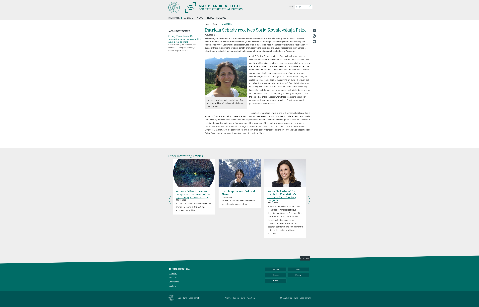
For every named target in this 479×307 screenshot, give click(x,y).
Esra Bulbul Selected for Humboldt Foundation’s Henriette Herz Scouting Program (281, 196)
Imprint (236, 298)
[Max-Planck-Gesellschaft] (173, 298)
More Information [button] (179, 31)
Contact (276, 275)
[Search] (309, 7)
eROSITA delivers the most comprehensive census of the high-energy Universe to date (193, 194)
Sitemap (298, 275)
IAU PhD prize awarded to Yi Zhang (238, 193)
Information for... (179, 268)
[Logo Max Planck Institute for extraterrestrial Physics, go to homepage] (215, 7)
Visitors (172, 286)
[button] (245, 95)
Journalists (174, 282)
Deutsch (290, 7)
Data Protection (248, 298)
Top (307, 258)
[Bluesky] (314, 36)
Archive (276, 280)
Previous (170, 200)
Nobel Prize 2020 (216, 18)
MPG (298, 269)
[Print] (314, 42)
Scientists (173, 273)
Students (173, 277)
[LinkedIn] (314, 30)
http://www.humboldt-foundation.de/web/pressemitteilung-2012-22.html (184, 39)
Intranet (276, 269)
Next (309, 200)
